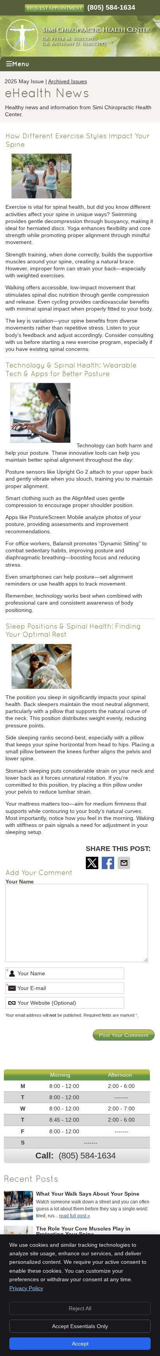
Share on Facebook (109, 863)
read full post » (74, 1216)
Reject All (80, 1308)
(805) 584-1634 (111, 7)
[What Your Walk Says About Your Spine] (18, 1206)
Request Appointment (54, 8)
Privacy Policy (26, 1288)
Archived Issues (67, 81)
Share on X (93, 863)
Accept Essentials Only (80, 1326)
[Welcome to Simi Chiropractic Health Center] (78, 49)
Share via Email (125, 863)
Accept (80, 1344)
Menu (20, 64)
